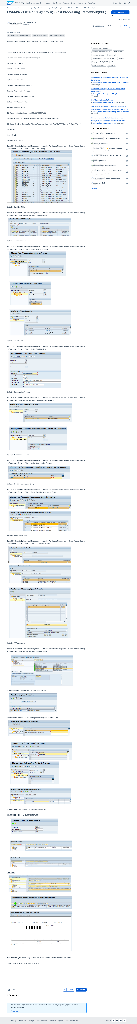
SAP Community (11, 8)
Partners (66, 3)
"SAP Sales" (121, 58)
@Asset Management (98, 65)
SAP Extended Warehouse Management (19, 35)
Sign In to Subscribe (120, 12)
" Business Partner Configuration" (101, 48)
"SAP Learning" (110, 58)
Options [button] (112, 16)
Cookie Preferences (71, 1020)
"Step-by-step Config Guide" (100, 62)
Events (73, 3)
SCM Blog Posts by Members (58, 8)
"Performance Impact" (98, 55)
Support (60, 1020)
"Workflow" (114, 62)
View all (94, 188)
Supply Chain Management (41, 8)
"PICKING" (111, 55)
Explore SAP (117, 3)
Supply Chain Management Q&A (104, 102)
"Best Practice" (118, 51)
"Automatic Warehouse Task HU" (101, 51)
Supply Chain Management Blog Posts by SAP (109, 94)
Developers (57, 3)
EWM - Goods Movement (57, 35)
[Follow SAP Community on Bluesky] (117, 1020)
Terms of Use (22, 1020)
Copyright (31, 1020)
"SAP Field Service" (97, 58)
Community (19, 3)
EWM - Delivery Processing (40, 35)
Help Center (82, 3)
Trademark (52, 1020)
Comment (14, 1011)
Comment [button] (81, 990)
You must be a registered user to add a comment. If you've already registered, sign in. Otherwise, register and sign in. (44, 1006)
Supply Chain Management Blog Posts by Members (111, 82)
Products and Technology (34, 3)
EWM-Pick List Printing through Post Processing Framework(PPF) (56, 12)
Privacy (13, 1020)
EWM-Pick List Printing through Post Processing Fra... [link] (82, 8)
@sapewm (111, 65)
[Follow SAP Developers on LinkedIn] (124, 1020)
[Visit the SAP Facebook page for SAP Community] (113, 1020)
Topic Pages (92, 3)
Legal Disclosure (41, 1020)
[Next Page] (112, 67)
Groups (48, 3)
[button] (120, 26)
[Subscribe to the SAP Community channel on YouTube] (121, 1020)
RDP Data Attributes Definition (102, 100)
